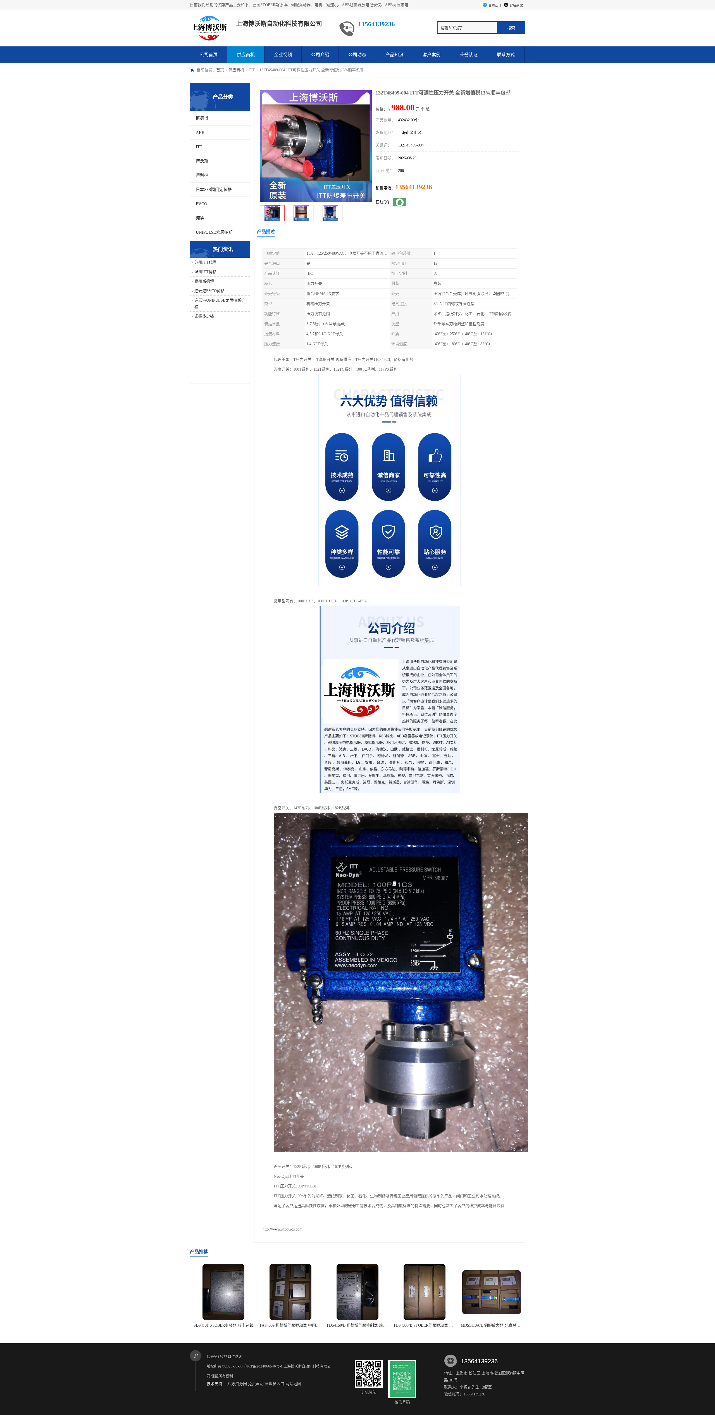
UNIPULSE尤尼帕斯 (214, 232)
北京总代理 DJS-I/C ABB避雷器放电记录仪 (497, 1325)
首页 (220, 70)
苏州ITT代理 (205, 262)
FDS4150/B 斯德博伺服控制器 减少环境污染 (230, 1325)
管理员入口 (274, 1384)
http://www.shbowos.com (282, 1229)
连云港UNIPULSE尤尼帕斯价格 (219, 303)
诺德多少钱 (204, 316)
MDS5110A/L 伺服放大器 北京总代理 (358, 1325)
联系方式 (506, 54)
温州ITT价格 (205, 272)
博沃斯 (202, 161)
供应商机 (246, 54)
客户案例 (431, 54)
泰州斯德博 (204, 281)
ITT (252, 70)
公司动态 (357, 54)
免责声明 (256, 1384)
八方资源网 (237, 1384)
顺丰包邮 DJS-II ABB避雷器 (425, 1325)
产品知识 (394, 54)
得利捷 (202, 175)
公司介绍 (320, 54)
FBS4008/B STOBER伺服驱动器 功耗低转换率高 (301, 1325)
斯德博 (202, 118)
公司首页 (209, 54)
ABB (200, 132)
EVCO (201, 204)
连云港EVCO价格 (209, 291)
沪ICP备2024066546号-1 (263, 1366)
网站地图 (293, 1384)
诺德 (200, 218)
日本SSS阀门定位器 (214, 189)
